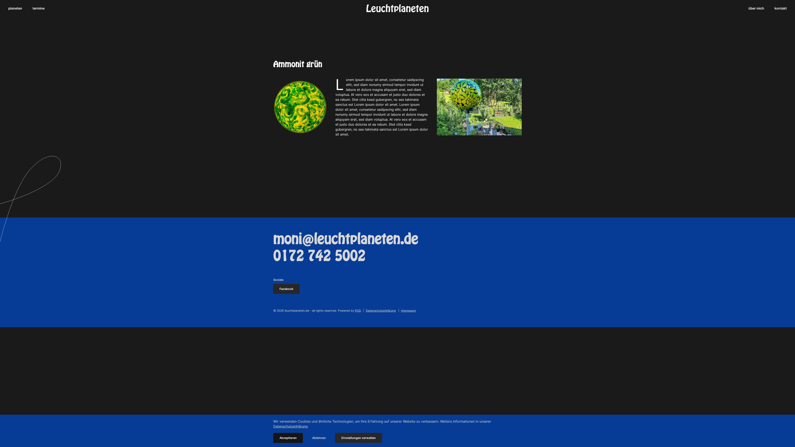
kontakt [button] (781, 8)
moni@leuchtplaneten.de (345, 239)
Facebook (286, 289)
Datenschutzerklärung (381, 310)
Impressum (408, 310)
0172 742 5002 (319, 256)
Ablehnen (319, 438)
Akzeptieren (288, 438)
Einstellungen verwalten (358, 438)
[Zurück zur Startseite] (397, 8)
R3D (358, 310)
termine (39, 8)
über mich (756, 8)
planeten (15, 8)
